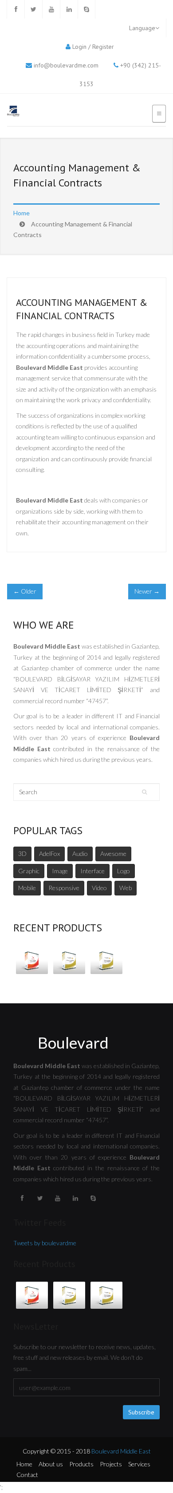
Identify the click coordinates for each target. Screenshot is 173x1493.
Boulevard (73, 1042)
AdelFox (49, 853)
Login (79, 47)
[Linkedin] (69, 9)
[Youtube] (51, 9)
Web (125, 887)
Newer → (147, 591)
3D (22, 853)
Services (139, 1464)
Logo (123, 871)
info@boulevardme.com (66, 65)
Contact (27, 1474)
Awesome (113, 853)
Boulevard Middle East (121, 1451)
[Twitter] (33, 9)
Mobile (27, 887)
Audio (80, 853)
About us (51, 1464)
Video (99, 887)
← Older (24, 591)
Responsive (63, 887)
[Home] (13, 112)
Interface (92, 871)
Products (81, 1464)
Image (60, 871)
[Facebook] (15, 9)
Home (21, 213)
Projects (111, 1464)
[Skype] (86, 9)
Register (103, 47)
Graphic (28, 871)
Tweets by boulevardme (44, 1243)
